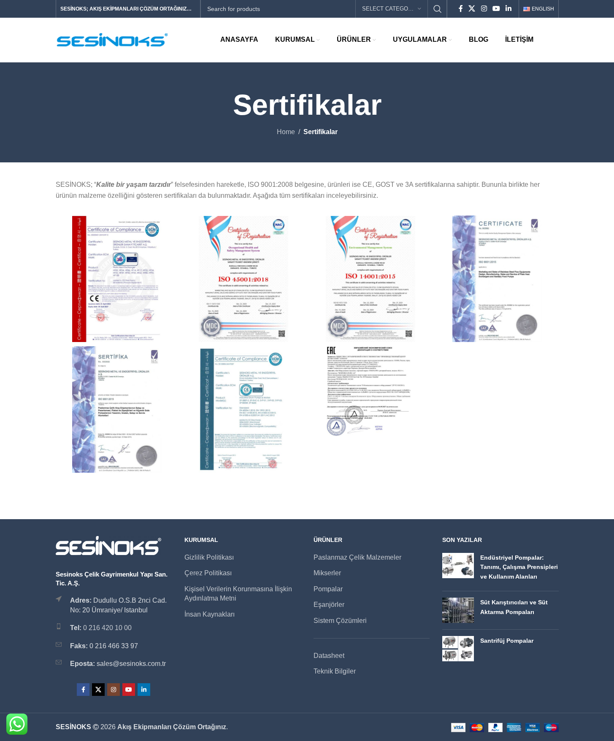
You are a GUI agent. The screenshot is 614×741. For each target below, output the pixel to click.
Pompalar (328, 589)
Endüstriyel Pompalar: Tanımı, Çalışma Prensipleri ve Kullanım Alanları (519, 567)
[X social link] (472, 8)
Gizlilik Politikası (209, 557)
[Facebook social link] (461, 8)
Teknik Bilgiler (335, 671)
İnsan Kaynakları (209, 614)
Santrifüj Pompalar (506, 640)
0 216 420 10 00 (107, 627)
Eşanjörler (329, 604)
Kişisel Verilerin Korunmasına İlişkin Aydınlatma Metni (238, 593)
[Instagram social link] (484, 8)
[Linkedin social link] (508, 8)
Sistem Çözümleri (340, 620)
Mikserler (327, 573)
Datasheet (329, 655)
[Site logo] (113, 39)
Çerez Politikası (208, 573)
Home (286, 131)
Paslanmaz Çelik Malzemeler (357, 557)
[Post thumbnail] (458, 569)
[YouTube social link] (496, 8)
